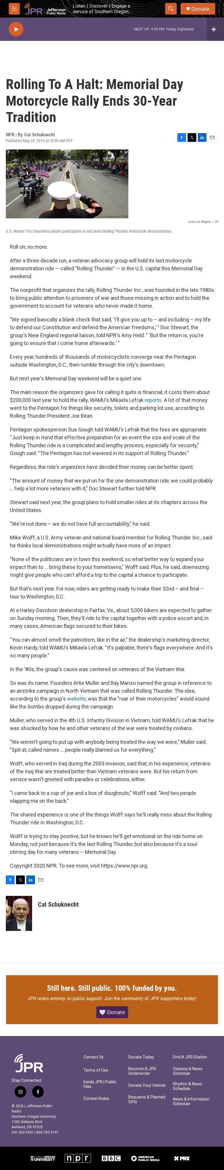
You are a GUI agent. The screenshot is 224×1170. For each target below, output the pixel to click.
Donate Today (141, 1057)
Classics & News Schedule (187, 1071)
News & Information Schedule (191, 1101)
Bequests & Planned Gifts (146, 1099)
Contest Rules (96, 1098)
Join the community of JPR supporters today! (150, 998)
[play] (16, 29)
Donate (200, 9)
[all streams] (215, 29)
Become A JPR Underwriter (142, 1071)
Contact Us (93, 1057)
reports (153, 400)
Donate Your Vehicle (147, 1085)
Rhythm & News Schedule (187, 1086)
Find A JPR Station (190, 1057)
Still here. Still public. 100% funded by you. (112, 988)
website (76, 699)
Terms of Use (95, 1070)
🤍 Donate (112, 1012)
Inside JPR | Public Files (99, 1084)
